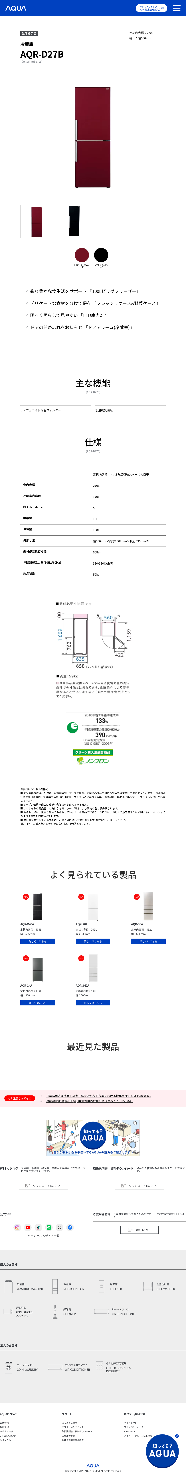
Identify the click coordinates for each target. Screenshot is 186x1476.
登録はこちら (143, 1230)
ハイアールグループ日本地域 (138, 1435)
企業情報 (4, 1422)
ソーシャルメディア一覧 (43, 1235)
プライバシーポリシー (135, 1426)
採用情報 (4, 1426)
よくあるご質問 (69, 1422)
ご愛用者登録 (68, 1435)
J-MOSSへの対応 (8, 1435)
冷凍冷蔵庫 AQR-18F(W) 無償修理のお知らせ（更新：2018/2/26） (89, 1101)
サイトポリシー (131, 1422)
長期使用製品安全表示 (73, 1440)
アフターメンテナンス (73, 1426)
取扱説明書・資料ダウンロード (77, 1431)
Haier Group (130, 1431)
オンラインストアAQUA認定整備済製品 (150, 8)
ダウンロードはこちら (47, 1185)
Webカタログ (6, 1431)
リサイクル (5, 1440)
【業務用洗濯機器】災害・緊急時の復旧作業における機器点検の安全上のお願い (98, 1096)
